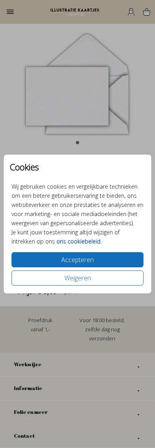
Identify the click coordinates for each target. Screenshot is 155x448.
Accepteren (77, 259)
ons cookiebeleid (78, 241)
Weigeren (77, 278)
